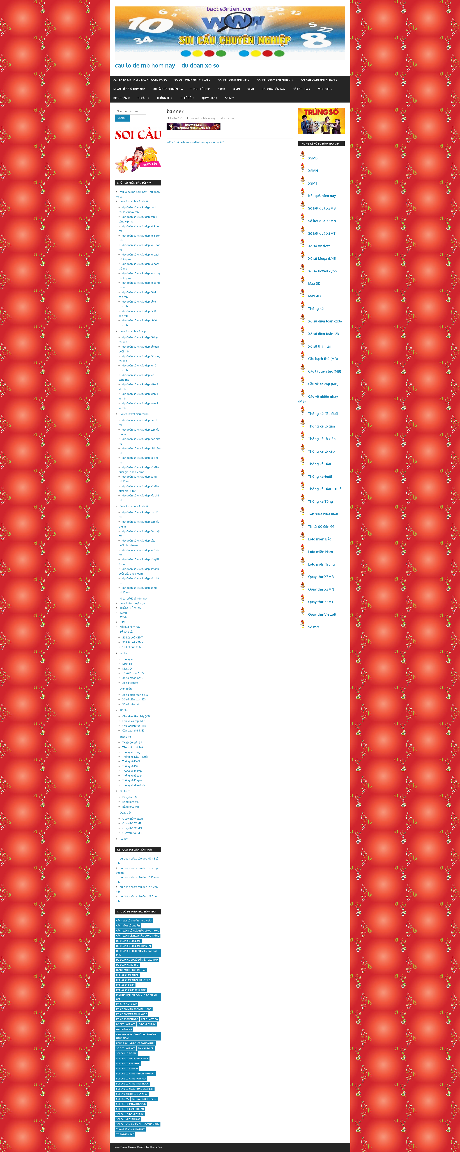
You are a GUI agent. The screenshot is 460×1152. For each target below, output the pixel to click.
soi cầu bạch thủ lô (144, 1099)
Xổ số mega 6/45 (132, 678)
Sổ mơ (229, 97)
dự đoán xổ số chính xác (131, 970)
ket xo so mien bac (127, 975)
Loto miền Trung (321, 564)
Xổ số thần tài (130, 704)
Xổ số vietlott (130, 682)
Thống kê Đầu (130, 766)
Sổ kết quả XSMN (132, 642)
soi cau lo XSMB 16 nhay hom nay (135, 1073)
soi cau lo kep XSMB (128, 1063)
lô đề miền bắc (147, 1024)
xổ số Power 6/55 (133, 673)
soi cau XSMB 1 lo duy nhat (132, 1094)
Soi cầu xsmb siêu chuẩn (191, 80)
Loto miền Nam (320, 551)
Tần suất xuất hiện (133, 747)
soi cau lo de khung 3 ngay (132, 1058)
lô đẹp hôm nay (125, 1024)
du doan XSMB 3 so (127, 964)
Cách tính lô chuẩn (128, 925)
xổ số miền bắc (125, 1134)
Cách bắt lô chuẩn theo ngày (134, 920)
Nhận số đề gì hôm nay (129, 88)
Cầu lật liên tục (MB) (134, 726)
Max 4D (127, 664)
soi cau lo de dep (126, 1053)
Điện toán (120, 97)
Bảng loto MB (130, 806)
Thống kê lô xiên (132, 775)
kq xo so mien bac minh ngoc (133, 1009)
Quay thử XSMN (132, 828)
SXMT (250, 88)
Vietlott (324, 88)
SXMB (221, 88)
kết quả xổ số (149, 1019)
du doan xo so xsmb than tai (133, 946)
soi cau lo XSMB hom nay (131, 1078)
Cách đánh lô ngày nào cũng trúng (137, 930)
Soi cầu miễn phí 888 (128, 1119)
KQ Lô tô (186, 97)
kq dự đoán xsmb (126, 1004)
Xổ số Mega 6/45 (322, 258)
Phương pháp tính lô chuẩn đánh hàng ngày (136, 1036)
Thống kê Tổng (131, 752)
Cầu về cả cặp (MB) (133, 721)
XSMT (312, 183)
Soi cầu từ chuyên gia (168, 88)
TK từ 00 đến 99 (132, 742)
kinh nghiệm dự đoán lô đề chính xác (136, 997)
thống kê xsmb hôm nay (130, 1129)
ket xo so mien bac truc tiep (133, 980)
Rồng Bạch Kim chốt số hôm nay (135, 1043)
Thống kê (163, 97)
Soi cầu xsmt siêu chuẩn (274, 80)
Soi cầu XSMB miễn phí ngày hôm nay (137, 1124)
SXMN (236, 88)
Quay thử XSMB (131, 833)
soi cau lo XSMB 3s (127, 1068)
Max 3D (127, 668)
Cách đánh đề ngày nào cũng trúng (137, 935)
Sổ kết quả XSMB (132, 647)
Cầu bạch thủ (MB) (133, 730)
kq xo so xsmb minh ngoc (131, 1014)
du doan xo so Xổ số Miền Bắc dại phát (136, 953)
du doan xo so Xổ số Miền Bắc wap (137, 959)
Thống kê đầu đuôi (133, 785)
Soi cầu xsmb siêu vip (232, 80)
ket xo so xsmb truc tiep (131, 990)
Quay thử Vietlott (132, 818)
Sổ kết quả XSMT (132, 637)
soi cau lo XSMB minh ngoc (132, 1083)
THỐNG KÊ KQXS (200, 88)
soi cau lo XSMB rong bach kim (134, 1089)
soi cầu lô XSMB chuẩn (130, 1109)
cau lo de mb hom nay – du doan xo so (167, 65)
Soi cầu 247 (122, 1099)
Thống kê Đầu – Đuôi (135, 756)
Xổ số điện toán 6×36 (135, 694)
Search (122, 117)
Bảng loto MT (130, 797)
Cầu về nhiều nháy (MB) (136, 716)
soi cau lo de (145, 1048)
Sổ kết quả (300, 88)
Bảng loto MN (130, 801)
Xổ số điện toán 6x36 (325, 321)
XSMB (313, 158)
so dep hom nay (125, 1048)
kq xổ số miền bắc (127, 1019)
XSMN (313, 170)
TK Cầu (141, 97)
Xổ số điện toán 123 (134, 699)
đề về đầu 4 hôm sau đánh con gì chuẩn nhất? (196, 142)
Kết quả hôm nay (273, 88)
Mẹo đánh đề (124, 1029)
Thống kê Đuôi (131, 761)
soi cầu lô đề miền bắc (130, 1114)
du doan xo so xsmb (128, 941)
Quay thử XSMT (131, 823)
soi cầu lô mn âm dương (131, 1104)
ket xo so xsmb (125, 985)
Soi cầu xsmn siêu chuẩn (318, 80)
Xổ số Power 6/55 (322, 271)
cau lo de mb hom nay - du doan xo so (212, 118)
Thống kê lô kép (132, 771)
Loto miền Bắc (319, 539)
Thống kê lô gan (132, 780)
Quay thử (208, 97)
